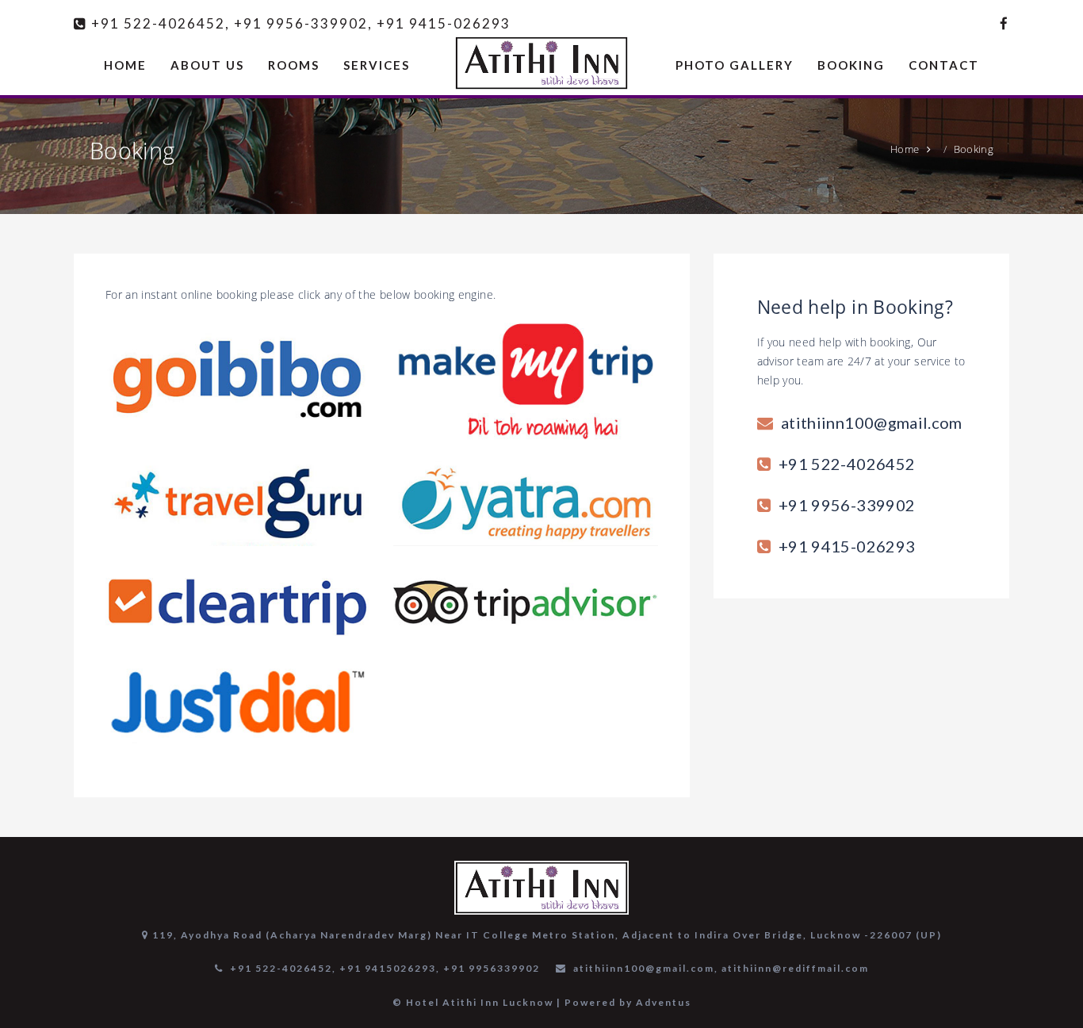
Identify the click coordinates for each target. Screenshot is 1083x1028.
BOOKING (851, 65)
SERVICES (376, 65)
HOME (125, 65)
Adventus (663, 1002)
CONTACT (944, 65)
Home (904, 149)
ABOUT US (207, 65)
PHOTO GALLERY (734, 65)
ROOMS (294, 65)
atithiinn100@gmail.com (871, 422)
